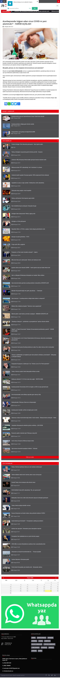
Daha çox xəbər (30, 457)
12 (27, 586)
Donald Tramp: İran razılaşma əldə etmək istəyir (23, 482)
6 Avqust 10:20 (16, 508)
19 (27, 588)
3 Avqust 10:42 (16, 477)
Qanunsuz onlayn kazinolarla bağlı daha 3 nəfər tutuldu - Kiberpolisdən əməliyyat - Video (33, 417)
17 (10, 588)
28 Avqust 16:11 (16, 405)
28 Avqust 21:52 (16, 224)
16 (57, 586)
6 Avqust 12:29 (16, 524)
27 (37, 590)
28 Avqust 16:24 (16, 367)
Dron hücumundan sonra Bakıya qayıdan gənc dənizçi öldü (26, 394)
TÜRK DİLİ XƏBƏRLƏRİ (49, 644)
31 (10, 592)
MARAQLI (51, 647)
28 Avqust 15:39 (16, 428)
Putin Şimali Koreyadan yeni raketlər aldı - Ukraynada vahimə (26, 567)
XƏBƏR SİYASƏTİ (41, 637)
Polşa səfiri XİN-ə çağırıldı (18, 244)
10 (10, 586)
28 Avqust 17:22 (16, 309)
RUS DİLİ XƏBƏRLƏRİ (37, 644)
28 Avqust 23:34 (16, 155)
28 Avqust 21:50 (16, 232)
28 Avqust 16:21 (16, 374)
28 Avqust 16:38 (16, 343)
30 (57, 590)
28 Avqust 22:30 (16, 209)
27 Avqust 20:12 (16, 125)
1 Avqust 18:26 (16, 516)
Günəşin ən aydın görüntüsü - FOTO (20, 236)
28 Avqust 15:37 (16, 436)
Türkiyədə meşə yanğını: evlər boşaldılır (21, 190)
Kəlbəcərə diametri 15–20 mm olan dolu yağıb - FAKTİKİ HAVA (27, 379)
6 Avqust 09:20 (16, 562)
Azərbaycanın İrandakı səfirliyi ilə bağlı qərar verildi (24, 410)
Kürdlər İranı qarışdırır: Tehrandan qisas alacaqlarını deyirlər (26, 528)
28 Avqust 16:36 (16, 350)
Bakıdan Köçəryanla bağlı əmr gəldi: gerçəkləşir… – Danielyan (26, 290)
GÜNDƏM (34, 650)
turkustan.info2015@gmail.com (12, 668)
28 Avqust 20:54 (16, 255)
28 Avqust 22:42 (16, 201)
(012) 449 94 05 (7, 663)
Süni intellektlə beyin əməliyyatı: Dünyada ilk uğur (23, 206)
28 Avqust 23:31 (16, 162)
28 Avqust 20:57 (16, 247)
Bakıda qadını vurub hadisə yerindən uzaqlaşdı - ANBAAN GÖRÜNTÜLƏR (29, 314)
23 (57, 588)
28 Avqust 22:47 (16, 193)
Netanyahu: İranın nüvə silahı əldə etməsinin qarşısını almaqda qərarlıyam (29, 497)
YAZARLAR (44, 647)
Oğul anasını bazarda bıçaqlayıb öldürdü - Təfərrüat (24, 448)
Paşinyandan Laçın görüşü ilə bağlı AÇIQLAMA (23, 131)
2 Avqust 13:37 (16, 554)
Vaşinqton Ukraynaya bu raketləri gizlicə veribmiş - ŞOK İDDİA (27, 425)
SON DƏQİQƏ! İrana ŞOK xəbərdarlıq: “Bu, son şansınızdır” (26, 490)
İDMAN (33, 637)
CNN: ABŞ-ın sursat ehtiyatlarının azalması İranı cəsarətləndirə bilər (28, 544)
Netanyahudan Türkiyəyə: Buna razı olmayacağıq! (23, 402)
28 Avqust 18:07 (16, 270)
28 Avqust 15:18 (16, 451)
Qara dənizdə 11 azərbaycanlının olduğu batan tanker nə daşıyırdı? (28, 298)
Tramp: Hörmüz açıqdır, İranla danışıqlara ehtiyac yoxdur (25, 371)
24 (10, 590)
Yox (30, 8)
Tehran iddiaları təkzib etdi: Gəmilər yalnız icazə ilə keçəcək (26, 474)
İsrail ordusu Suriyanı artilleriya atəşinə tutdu (22, 440)
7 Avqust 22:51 (16, 485)
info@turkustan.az (8, 671)
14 (44, 586)
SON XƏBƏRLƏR (6, 141)
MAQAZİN (50, 637)
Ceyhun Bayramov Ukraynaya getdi (20, 559)
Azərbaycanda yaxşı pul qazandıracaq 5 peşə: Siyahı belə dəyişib (27, 116)
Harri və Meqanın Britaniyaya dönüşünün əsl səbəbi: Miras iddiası (27, 275)
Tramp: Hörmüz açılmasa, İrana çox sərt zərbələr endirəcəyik (26, 467)
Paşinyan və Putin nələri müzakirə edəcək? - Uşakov (24, 252)
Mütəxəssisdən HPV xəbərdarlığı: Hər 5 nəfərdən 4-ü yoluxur (26, 167)
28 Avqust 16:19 (16, 382)
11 (20, 586)
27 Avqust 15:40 (16, 133)
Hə (34, 8)
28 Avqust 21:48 (16, 240)
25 (20, 590)
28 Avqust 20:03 (16, 263)
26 (27, 590)
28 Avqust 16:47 (16, 334)
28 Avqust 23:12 (16, 170)
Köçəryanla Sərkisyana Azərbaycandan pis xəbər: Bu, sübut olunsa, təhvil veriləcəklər (32, 347)
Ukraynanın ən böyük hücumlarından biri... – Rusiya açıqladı (26, 551)
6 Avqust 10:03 (16, 570)
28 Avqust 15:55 (16, 421)
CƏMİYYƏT (47, 641)
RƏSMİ (40, 650)
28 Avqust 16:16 (16, 390)
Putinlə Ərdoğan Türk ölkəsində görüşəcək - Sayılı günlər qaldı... (27, 144)
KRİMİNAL (34, 641)
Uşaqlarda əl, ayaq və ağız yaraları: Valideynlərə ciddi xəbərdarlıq (27, 182)
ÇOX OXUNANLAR (7, 463)
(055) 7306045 (6, 665)
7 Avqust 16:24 (16, 547)
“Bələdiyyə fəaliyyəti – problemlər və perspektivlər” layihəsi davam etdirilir (30, 321)
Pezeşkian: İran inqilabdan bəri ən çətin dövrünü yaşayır (25, 536)
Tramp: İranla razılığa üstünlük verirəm (21, 505)
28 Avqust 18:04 (16, 278)
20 (37, 588)
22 (50, 588)
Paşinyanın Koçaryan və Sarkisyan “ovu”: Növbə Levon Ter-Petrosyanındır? (30, 363)
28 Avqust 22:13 (16, 216)
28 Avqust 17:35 (16, 293)
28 (44, 590)
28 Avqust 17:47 (16, 286)
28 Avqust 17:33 (16, 301)
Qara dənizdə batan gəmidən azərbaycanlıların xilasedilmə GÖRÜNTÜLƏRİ (30, 283)
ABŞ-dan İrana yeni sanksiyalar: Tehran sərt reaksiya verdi (26, 260)
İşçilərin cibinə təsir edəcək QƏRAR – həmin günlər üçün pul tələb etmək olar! (30, 267)
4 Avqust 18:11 (16, 531)
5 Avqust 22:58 (16, 501)
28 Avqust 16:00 (16, 413)
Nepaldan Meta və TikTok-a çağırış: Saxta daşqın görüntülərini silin (28, 229)
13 (37, 586)
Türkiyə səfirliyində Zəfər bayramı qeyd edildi (22, 198)
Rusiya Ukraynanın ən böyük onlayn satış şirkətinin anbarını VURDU (28, 513)
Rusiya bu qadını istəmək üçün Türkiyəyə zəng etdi (24, 433)
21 (44, 588)
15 (50, 586)
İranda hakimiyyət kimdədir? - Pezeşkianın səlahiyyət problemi (27, 521)
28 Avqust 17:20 (16, 317)
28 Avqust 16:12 (16, 397)
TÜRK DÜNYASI (35, 647)
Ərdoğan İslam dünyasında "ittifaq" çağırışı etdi (23, 213)
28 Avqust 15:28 (16, 444)
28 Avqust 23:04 (16, 186)
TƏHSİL (40, 641)
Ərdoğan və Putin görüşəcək (18, 221)
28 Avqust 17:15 (16, 324)
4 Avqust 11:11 (16, 493)
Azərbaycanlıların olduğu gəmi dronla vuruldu (22, 124)
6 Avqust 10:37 (16, 539)
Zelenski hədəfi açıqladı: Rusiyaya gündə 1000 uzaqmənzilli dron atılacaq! (30, 175)
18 (20, 588)
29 (50, 590)
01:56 (13, 147)
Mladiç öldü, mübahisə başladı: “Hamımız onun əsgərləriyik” (26, 306)
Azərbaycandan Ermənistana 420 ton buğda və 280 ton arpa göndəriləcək (29, 387)
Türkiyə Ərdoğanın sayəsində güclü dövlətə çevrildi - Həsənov (27, 152)
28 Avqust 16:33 (16, 359)
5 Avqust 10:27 (16, 470)
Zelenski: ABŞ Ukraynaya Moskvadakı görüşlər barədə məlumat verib (19, 11)
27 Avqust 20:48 (16, 118)
